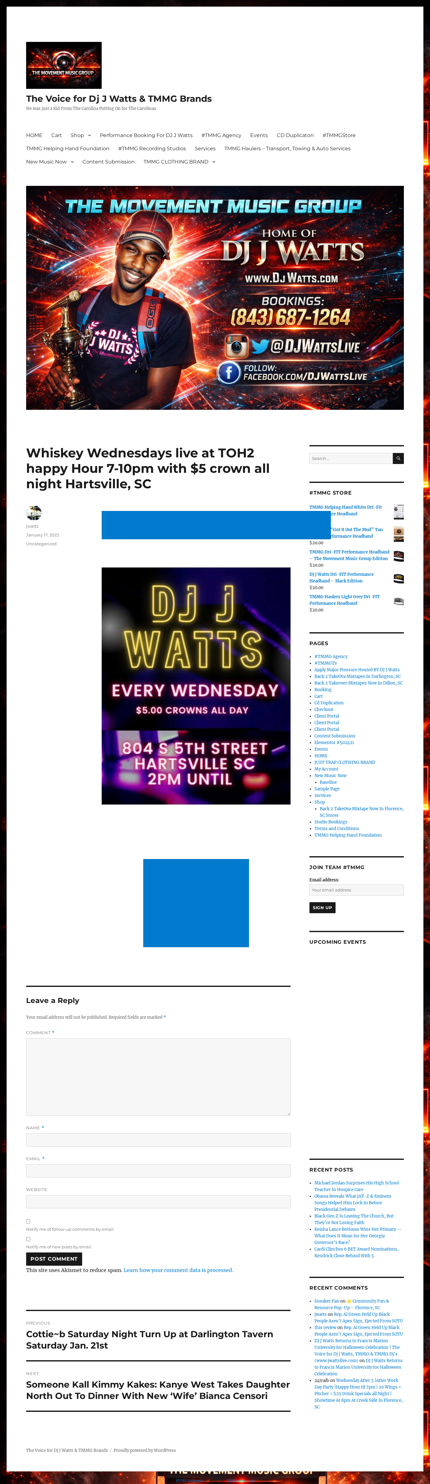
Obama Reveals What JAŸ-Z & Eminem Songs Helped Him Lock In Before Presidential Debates (352, 1203)
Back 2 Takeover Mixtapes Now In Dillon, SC (358, 683)
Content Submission (108, 162)
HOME (34, 135)
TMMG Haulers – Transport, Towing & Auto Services (287, 149)
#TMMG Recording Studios (152, 149)
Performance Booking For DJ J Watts (146, 135)
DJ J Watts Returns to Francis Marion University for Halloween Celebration (358, 1367)
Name (35, 1128)
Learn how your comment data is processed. (178, 1270)
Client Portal (326, 716)
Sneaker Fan (326, 1301)
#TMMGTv (325, 663)
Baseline (328, 782)
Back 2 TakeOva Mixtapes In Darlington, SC (357, 676)
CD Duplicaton (295, 135)
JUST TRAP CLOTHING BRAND (344, 762)
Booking (322, 689)
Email (35, 1158)
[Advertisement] (217, 526)
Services (205, 149)
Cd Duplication (329, 703)
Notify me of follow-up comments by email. (70, 1229)
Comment (40, 1032)
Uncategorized (41, 543)
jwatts (32, 526)
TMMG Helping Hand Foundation (68, 149)
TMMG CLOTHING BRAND (176, 162)
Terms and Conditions (336, 828)
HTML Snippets (189, 1481)
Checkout (323, 709)
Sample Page (327, 789)
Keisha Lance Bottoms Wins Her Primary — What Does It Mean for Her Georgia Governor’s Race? (358, 1236)
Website (37, 1189)
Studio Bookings (331, 822)
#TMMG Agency (221, 135)
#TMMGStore (339, 135)
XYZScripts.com (241, 1481)
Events (259, 135)
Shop (77, 135)
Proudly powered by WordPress (145, 1450)
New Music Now (46, 162)
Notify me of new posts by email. (59, 1246)
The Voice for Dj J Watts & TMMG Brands (119, 98)
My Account (326, 769)
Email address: (324, 880)
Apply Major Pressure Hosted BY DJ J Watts (357, 670)
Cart (56, 135)
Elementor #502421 (334, 742)
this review (325, 1327)
